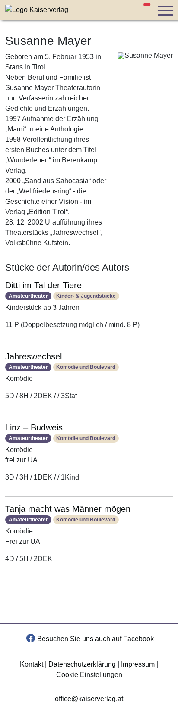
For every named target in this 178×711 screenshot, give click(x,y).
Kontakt (31, 664)
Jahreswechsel (33, 356)
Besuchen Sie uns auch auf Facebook (95, 638)
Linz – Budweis (34, 427)
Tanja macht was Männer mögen (67, 509)
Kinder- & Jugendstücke (86, 296)
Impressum (138, 664)
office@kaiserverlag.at (89, 698)
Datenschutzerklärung (82, 664)
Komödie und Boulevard (85, 367)
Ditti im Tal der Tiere (43, 285)
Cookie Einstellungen (89, 674)
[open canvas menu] (165, 10)
